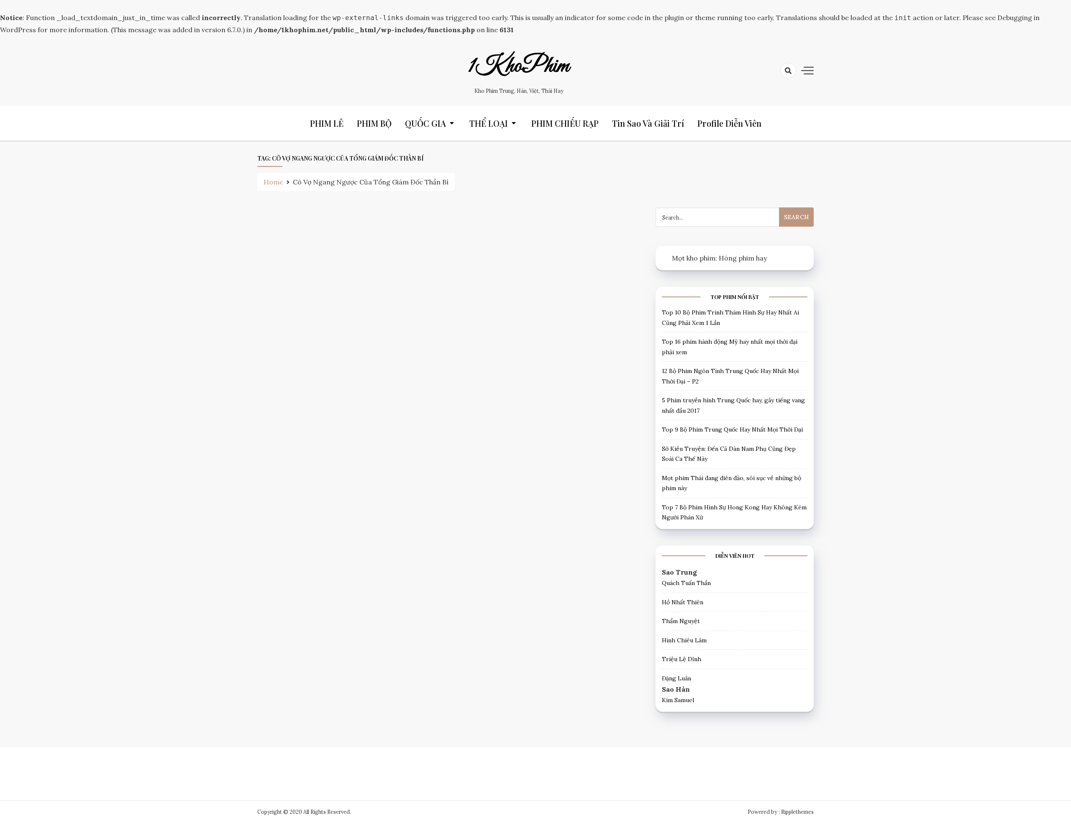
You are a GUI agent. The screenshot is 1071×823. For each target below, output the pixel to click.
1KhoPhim (518, 66)
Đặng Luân (676, 678)
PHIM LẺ (326, 123)
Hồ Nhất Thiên (682, 602)
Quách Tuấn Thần (686, 583)
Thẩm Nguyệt (681, 621)
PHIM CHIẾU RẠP (565, 123)
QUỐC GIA (425, 123)
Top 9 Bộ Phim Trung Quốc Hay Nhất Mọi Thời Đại (732, 429)
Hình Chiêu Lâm (684, 640)
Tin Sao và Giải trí (648, 123)
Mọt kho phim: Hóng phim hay (719, 258)
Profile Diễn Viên (729, 123)
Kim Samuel (678, 700)
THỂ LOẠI (488, 123)
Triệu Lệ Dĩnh (681, 659)
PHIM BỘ (374, 123)
